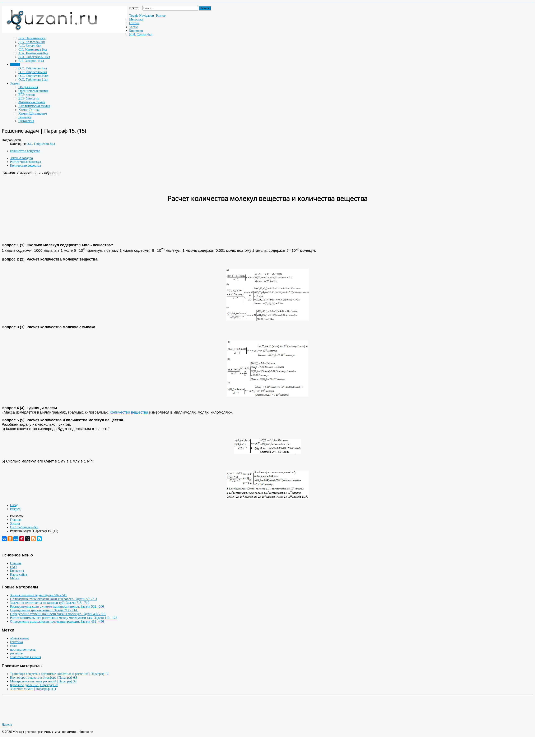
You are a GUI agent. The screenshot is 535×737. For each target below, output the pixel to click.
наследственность (23, 649)
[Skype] (39, 538)
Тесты (133, 27)
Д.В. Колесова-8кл (31, 42)
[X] (27, 538)
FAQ (13, 567)
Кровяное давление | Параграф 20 (34, 685)
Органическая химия (33, 91)
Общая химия (28, 87)
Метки (14, 578)
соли (13, 646)
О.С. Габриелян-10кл (33, 76)
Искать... (135, 8)
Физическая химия (31, 102)
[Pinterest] (21, 538)
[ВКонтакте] (4, 538)
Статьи (134, 23)
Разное (161, 15)
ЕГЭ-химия (26, 94)
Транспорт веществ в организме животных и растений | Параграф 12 (59, 674)
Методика (136, 19)
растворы (16, 653)
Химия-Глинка (28, 109)
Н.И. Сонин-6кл (140, 34)
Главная (15, 563)
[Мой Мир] (15, 538)
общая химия (19, 638)
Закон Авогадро (21, 158)
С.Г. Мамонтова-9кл (32, 49)
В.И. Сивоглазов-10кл (34, 57)
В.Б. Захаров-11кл (31, 61)
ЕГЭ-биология (28, 98)
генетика (16, 642)
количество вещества (25, 151)
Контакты (17, 570)
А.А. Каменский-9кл (33, 53)
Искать (204, 8)
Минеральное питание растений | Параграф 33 (43, 681)
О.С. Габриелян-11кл (33, 79)
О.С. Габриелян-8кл (32, 68)
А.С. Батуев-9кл (29, 45)
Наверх (7, 724)
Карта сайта (18, 574)
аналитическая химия (25, 657)
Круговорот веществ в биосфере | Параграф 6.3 (43, 677)
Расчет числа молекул (25, 161)
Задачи (15, 83)
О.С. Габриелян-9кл (32, 72)
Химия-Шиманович (32, 113)
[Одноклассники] (10, 538)
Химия (15, 64)
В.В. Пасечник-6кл (32, 38)
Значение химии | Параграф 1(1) (33, 689)
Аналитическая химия (34, 106)
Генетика (24, 117)
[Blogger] (33, 538)
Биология (136, 30)
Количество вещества (25, 165)
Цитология (26, 121)
